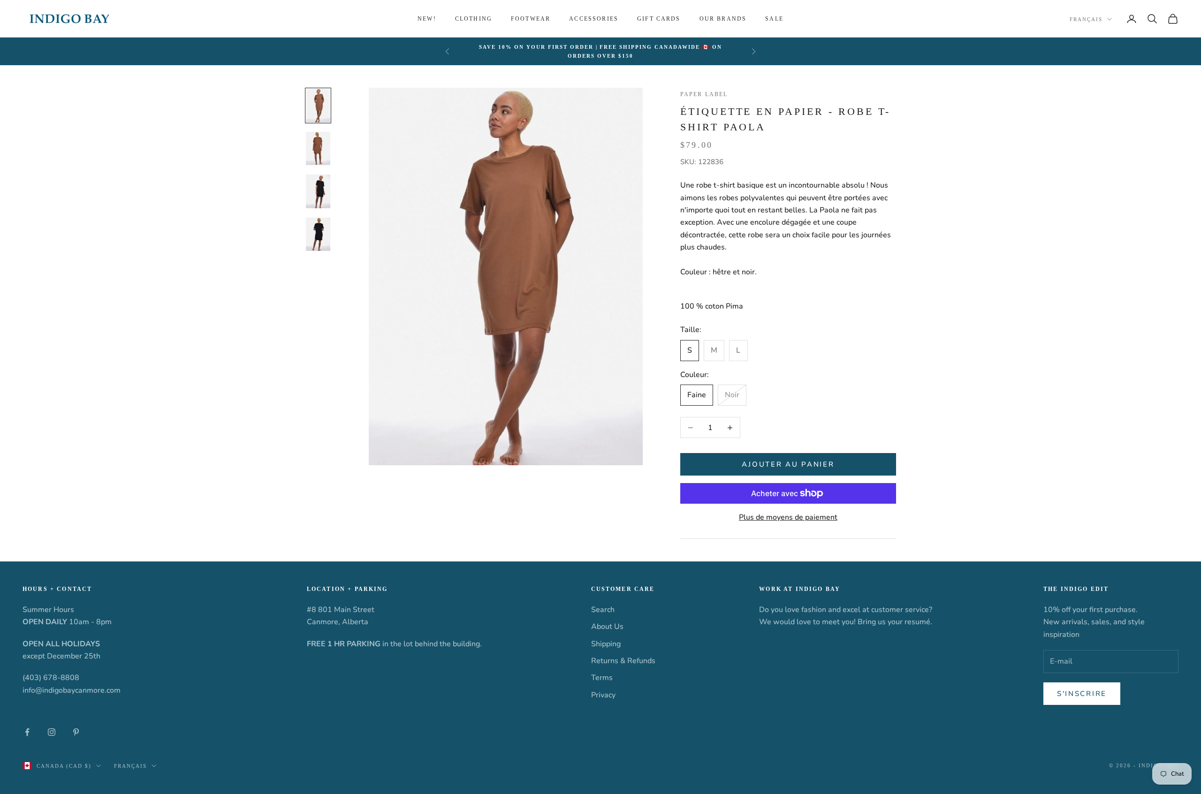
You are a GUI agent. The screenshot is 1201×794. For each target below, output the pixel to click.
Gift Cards (659, 18)
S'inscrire (1082, 693)
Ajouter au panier (788, 464)
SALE (774, 18)
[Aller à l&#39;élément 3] (318, 191)
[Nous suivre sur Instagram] (51, 732)
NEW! (427, 18)
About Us (607, 626)
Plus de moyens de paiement (788, 517)
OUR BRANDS (723, 18)
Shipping (606, 644)
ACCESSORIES (593, 18)
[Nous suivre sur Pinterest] (76, 732)
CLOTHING (473, 18)
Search (603, 610)
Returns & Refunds (623, 661)
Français (1086, 19)
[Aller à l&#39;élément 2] (318, 148)
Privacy (603, 695)
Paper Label (704, 94)
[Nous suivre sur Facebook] (27, 732)
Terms (602, 678)
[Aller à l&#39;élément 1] (318, 105)
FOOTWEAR (530, 18)
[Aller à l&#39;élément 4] (318, 234)
